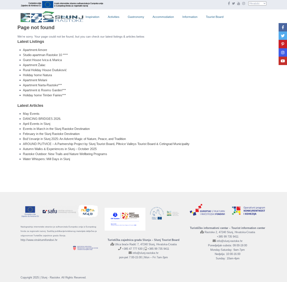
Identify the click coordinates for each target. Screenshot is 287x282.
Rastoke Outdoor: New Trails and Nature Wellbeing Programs (65, 154)
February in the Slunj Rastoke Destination (51, 134)
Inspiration (92, 16)
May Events (31, 113)
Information (189, 16)
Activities (113, 16)
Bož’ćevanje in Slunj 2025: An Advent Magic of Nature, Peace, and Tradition (74, 139)
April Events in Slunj (36, 123)
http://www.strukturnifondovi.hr (39, 240)
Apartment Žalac (34, 65)
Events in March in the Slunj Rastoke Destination (56, 129)
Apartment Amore (35, 50)
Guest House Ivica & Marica (42, 60)
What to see (69, 16)
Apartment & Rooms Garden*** (44, 90)
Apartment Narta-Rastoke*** (42, 85)
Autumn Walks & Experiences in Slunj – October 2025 (60, 149)
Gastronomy (136, 16)
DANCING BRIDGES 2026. (42, 118)
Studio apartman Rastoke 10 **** (45, 55)
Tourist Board (215, 16)
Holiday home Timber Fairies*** (44, 95)
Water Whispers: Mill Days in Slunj (46, 159)
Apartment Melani (35, 80)
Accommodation (163, 16)
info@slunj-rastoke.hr (145, 253)
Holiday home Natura (37, 75)
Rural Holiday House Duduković (45, 70)
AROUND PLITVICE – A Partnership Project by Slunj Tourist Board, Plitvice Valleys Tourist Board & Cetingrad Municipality (106, 144)
